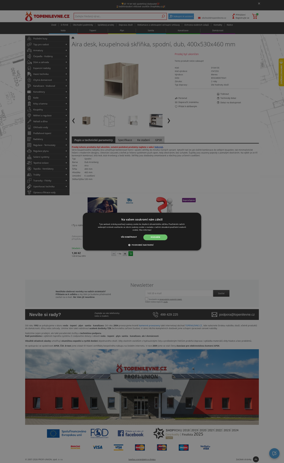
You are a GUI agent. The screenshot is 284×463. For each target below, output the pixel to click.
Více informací (145, 230)
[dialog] (142, 231)
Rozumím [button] (155, 237)
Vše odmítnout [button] (129, 237)
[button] (142, 245)
